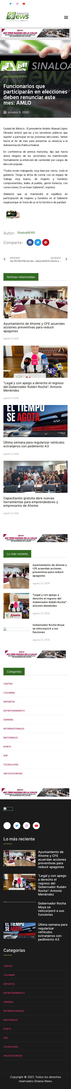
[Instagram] (17, 4)
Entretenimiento (14, 710)
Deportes (9, 701)
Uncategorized (12, 773)
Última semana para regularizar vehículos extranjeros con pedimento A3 (33, 444)
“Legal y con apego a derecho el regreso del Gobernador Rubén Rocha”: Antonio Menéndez (33, 386)
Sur (5, 755)
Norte (23, 76)
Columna (9, 692)
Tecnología (10, 764)
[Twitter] (10, 4)
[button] (66, 17)
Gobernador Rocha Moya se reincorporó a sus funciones (48, 628)
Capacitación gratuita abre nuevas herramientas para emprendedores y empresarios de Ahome (30, 501)
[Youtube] (24, 4)
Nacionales (10, 76)
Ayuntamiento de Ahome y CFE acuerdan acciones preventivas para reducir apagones (34, 327)
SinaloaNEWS (26, 232)
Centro (8, 683)
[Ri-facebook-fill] (4, 4)
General (8, 719)
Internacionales (13, 728)
